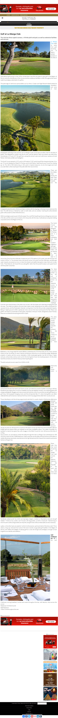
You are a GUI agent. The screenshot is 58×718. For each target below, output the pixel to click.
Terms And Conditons (29, 703)
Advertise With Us (29, 711)
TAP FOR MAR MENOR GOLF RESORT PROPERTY (29, 25)
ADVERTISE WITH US (15, 12)
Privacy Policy (29, 705)
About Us (29, 709)
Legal (29, 707)
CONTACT (8, 12)
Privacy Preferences (42, 700)
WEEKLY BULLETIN (23, 12)
